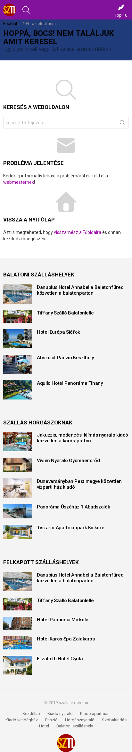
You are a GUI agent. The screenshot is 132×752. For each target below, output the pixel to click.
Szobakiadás (114, 719)
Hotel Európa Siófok (58, 332)
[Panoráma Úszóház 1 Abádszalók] (17, 511)
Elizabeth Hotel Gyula (60, 659)
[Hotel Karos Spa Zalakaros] (17, 642)
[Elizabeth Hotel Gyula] (17, 665)
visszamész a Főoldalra (77, 232)
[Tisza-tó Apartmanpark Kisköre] (17, 532)
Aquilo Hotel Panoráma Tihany (70, 383)
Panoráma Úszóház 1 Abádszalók (73, 507)
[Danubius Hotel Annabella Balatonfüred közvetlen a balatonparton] (17, 294)
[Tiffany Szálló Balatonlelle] (17, 316)
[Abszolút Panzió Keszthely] (17, 364)
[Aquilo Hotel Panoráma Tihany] (17, 389)
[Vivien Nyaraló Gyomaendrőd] (17, 465)
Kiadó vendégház (21, 719)
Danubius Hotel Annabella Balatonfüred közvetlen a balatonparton (80, 290)
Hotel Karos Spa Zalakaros (66, 639)
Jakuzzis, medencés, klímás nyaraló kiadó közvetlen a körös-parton (82, 438)
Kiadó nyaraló (60, 713)
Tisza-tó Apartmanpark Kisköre (70, 528)
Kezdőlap (31, 713)
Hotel (44, 726)
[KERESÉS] (26, 10)
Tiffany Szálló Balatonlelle (65, 313)
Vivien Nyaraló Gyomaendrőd (68, 460)
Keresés (122, 124)
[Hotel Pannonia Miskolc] (17, 623)
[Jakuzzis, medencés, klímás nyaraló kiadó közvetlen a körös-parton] (17, 441)
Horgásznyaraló (80, 719)
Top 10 (121, 15)
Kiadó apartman (95, 713)
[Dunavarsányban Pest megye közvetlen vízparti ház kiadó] (17, 488)
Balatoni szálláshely (74, 726)
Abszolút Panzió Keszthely (65, 357)
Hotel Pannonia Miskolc (62, 620)
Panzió (51, 719)
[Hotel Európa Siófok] (17, 338)
